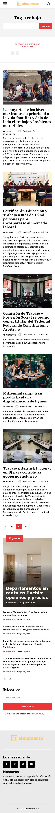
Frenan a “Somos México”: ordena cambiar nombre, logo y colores (25, 614)
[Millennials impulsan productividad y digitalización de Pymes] (27, 371)
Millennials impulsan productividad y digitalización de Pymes (25, 397)
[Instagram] (14, 764)
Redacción (11, 603)
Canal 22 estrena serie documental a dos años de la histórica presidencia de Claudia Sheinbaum (27, 643)
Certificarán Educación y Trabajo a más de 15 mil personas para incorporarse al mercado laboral (25, 218)
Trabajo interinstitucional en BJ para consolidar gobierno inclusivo (27, 472)
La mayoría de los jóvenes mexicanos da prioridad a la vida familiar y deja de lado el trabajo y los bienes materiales (27, 117)
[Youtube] (31, 764)
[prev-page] (13, 53)
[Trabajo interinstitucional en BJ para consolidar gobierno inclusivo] (27, 446)
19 (12, 527)
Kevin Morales (26, 406)
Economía (8, 407)
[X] (23, 764)
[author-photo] (20, 131)
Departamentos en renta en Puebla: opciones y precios (27, 592)
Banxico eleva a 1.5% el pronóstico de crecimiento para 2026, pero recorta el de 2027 (27, 628)
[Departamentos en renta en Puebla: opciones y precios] (27, 572)
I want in (26, 706)
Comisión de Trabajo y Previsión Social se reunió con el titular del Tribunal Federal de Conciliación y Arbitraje (26, 321)
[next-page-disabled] (17, 53)
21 (26, 527)
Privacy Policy (37, 714)
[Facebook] (6, 764)
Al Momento (9, 131)
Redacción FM (29, 131)
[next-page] (32, 526)
